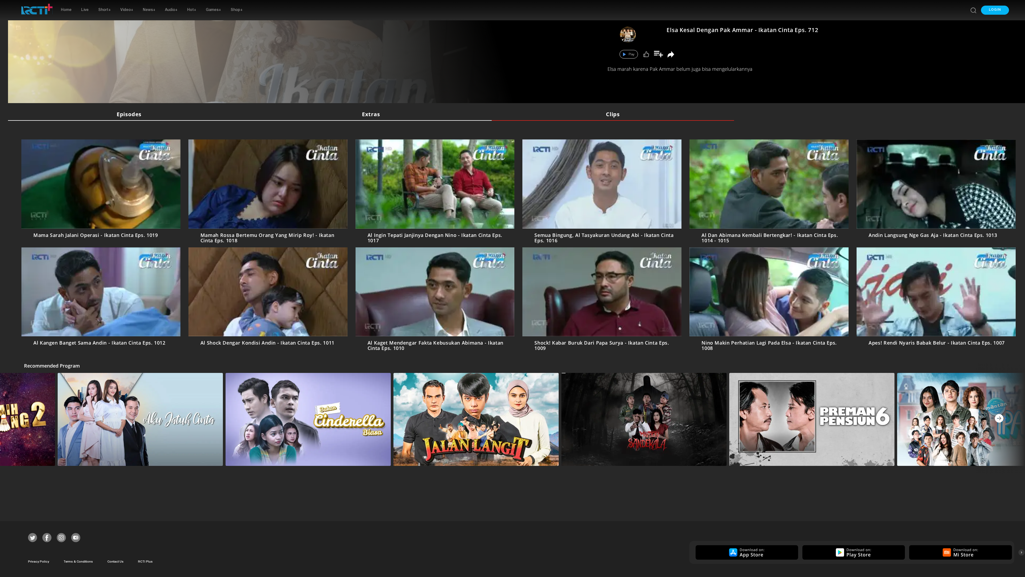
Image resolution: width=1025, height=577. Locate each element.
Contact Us (115, 561)
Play (631, 54)
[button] (995, 10)
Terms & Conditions (78, 561)
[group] (746, 552)
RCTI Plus (145, 561)
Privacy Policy (38, 561)
